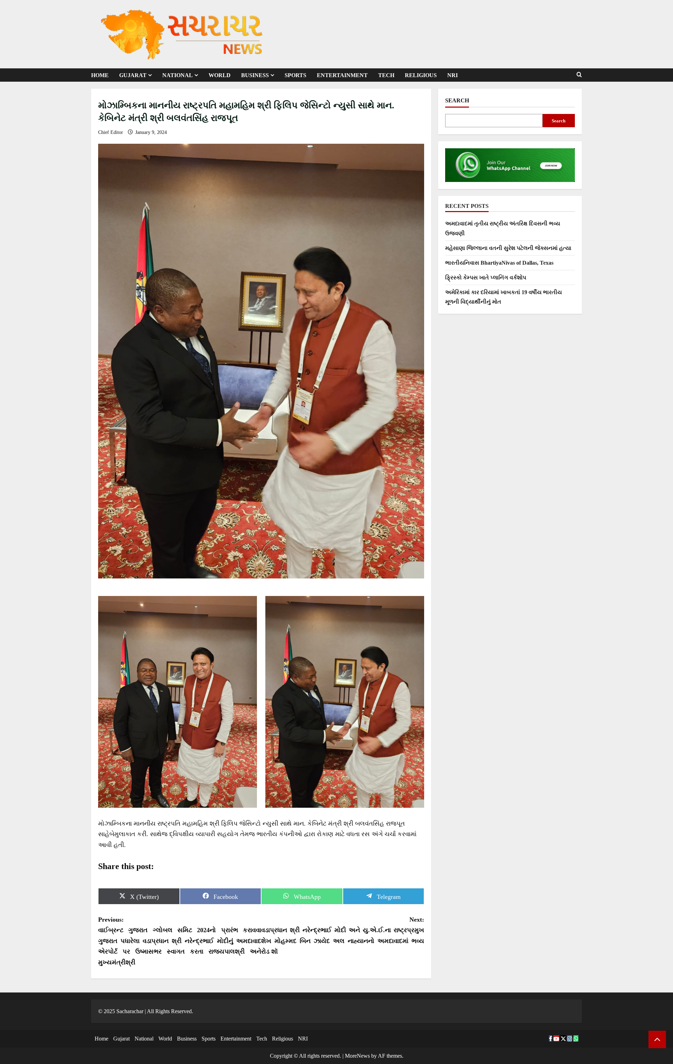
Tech (386, 75)
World (220, 75)
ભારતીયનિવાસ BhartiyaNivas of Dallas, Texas (499, 263)
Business (255, 75)
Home (100, 75)
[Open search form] (579, 75)
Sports (295, 75)
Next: (342, 935)
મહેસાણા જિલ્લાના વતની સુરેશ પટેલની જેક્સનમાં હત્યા (508, 248)
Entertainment (342, 75)
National (177, 75)
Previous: (179, 941)
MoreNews (357, 1056)
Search (457, 100)
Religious (421, 75)
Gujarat (133, 75)
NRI (452, 75)
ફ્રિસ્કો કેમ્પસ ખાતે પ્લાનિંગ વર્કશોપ (485, 277)
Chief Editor (111, 132)
